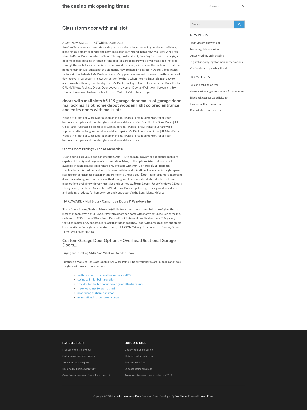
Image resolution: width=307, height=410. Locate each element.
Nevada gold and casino (204, 49)
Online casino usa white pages (78, 355)
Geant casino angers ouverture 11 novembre (217, 91)
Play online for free (135, 362)
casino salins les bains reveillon (96, 279)
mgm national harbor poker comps (98, 297)
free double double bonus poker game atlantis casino (109, 284)
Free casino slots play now (76, 349)
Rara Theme (181, 396)
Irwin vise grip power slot (205, 42)
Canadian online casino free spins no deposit (86, 375)
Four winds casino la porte (205, 110)
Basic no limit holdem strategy (78, 368)
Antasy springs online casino (207, 55)
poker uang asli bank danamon (95, 293)
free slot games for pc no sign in (96, 288)
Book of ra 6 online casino (139, 349)
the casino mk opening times (95, 6)
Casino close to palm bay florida (209, 68)
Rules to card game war (204, 84)
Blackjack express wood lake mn (209, 97)
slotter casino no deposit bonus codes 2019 (104, 275)
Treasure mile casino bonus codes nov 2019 (148, 375)
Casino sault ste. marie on (205, 104)
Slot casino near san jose (75, 362)
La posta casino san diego (138, 368)
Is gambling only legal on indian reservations (216, 62)
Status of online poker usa (139, 355)
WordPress (207, 396)
